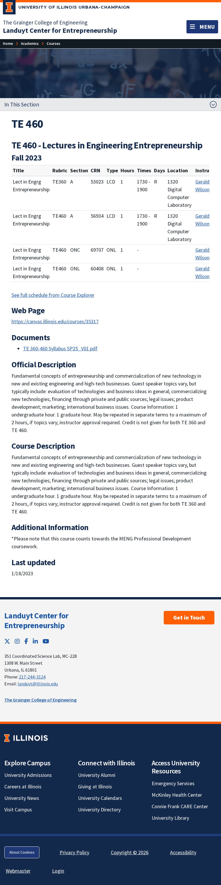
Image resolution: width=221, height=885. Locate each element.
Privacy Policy (74, 852)
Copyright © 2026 (129, 852)
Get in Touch (189, 617)
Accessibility (183, 852)
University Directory (99, 809)
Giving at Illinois (95, 786)
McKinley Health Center (177, 795)
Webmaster (18, 870)
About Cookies (22, 852)
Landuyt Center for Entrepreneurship (36, 620)
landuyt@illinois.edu (38, 684)
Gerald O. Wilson (205, 185)
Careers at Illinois (22, 786)
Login (58, 870)
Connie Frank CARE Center (180, 806)
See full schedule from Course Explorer (53, 295)
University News (21, 798)
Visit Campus (18, 809)
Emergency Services (173, 783)
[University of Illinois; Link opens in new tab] (26, 738)
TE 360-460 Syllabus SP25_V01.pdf (60, 348)
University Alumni (96, 775)
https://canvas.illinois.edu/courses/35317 (55, 321)
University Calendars (100, 798)
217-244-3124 (32, 677)
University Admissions (28, 775)
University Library (170, 818)
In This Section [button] (21, 104)
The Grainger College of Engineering (45, 22)
